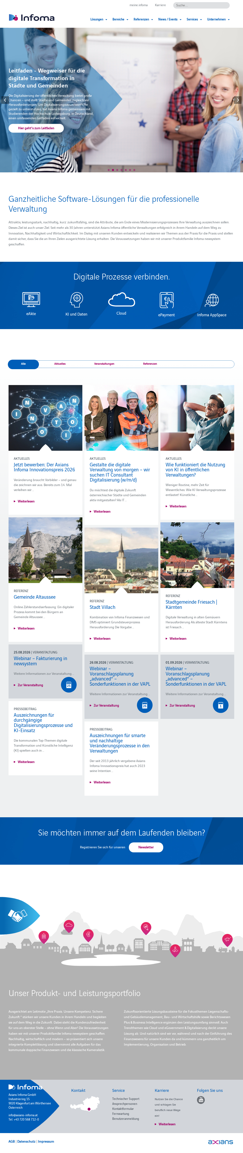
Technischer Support (125, 1098)
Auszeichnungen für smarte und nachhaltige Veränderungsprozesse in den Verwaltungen (120, 743)
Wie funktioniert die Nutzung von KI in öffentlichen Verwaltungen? (195, 469)
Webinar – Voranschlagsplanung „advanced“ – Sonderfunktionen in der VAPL (120, 676)
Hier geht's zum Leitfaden (36, 127)
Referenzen (150, 363)
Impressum (46, 1141)
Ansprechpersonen (124, 1103)
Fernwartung (120, 1113)
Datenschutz (26, 1141)
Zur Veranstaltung (30, 684)
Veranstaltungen (104, 363)
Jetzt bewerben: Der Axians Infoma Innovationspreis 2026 (44, 467)
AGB (12, 1141)
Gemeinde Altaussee (35, 596)
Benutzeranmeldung (125, 1118)
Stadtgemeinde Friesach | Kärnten (191, 604)
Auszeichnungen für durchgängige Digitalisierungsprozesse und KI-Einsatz (43, 722)
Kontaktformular (123, 1108)
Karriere (160, 5)
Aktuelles (59, 363)
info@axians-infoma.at (23, 1115)
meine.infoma (139, 5)
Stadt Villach (102, 606)
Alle (23, 363)
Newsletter (146, 847)
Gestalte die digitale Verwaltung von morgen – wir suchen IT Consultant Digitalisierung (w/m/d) (120, 472)
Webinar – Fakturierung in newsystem (40, 660)
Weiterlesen (26, 501)
